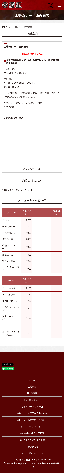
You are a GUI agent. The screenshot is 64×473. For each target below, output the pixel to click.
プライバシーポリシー (32, 453)
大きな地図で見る (32, 168)
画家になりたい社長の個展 (32, 439)
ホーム (32, 379)
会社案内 (32, 386)
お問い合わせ (32, 446)
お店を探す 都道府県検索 (32, 433)
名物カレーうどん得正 (32, 406)
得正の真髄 (32, 393)
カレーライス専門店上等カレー (32, 419)
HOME (4, 27)
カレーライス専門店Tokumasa (32, 413)
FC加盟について (32, 399)
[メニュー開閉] (59, 5)
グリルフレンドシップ (32, 426)
